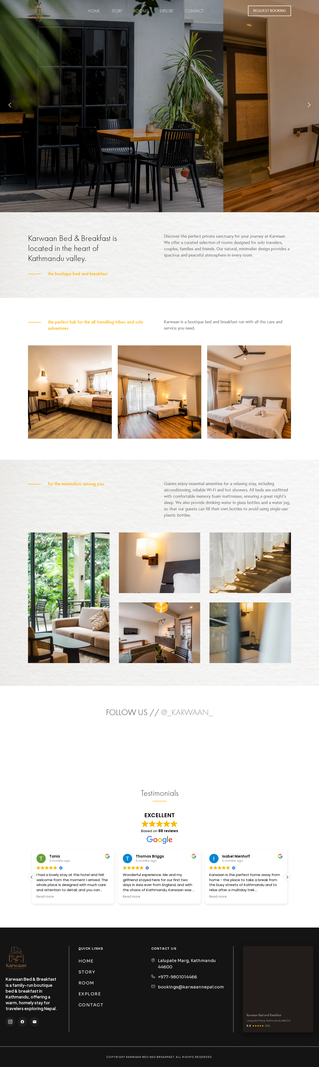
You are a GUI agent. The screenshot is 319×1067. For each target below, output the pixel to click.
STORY (87, 972)
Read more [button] (45, 897)
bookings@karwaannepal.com (191, 987)
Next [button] (309, 106)
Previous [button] (10, 106)
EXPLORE (89, 994)
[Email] (34, 1021)
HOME (86, 961)
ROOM (86, 983)
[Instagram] (10, 1021)
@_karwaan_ (187, 712)
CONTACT (91, 1005)
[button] (287, 877)
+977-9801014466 (177, 977)
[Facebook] (22, 1021)
